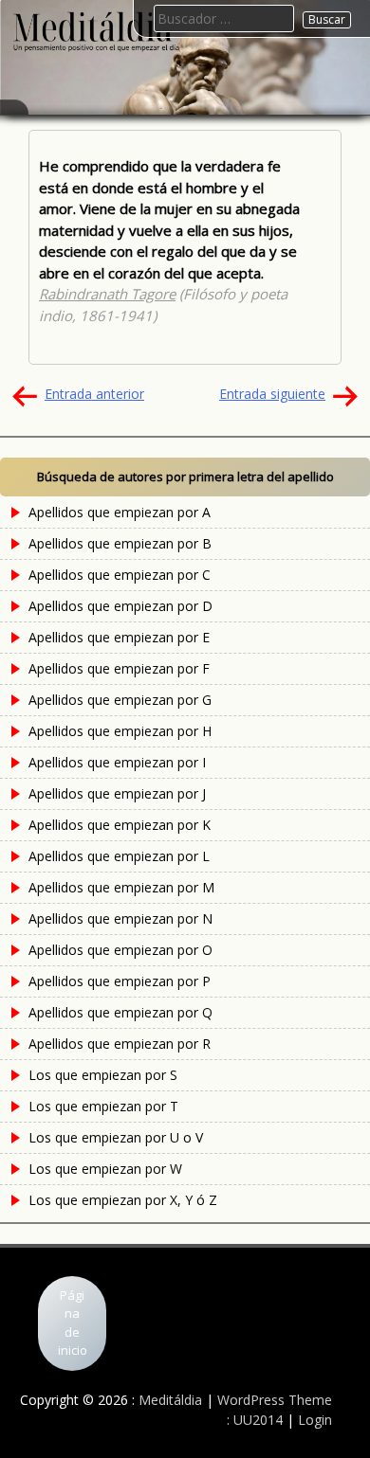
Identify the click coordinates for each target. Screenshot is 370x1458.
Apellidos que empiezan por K (119, 825)
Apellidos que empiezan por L (119, 856)
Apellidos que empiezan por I (117, 762)
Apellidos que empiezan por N (120, 918)
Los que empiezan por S (102, 1075)
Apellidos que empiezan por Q (120, 1012)
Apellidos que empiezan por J (117, 793)
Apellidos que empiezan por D (120, 606)
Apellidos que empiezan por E (119, 637)
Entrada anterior (94, 394)
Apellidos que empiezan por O (120, 950)
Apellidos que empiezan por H (120, 731)
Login (315, 1420)
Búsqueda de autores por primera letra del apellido (185, 476)
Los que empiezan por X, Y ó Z (122, 1200)
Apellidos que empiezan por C (119, 575)
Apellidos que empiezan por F (119, 668)
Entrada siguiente (272, 394)
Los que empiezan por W (105, 1169)
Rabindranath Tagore (107, 293)
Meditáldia (170, 1400)
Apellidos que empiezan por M (121, 887)
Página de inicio (72, 1323)
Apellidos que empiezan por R (119, 1044)
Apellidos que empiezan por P (119, 981)
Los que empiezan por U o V (115, 1137)
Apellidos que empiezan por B (120, 543)
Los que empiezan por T (103, 1106)
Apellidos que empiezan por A (119, 512)
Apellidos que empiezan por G (120, 700)
